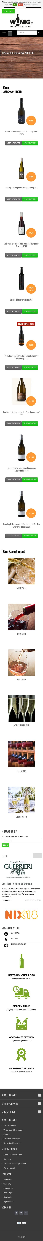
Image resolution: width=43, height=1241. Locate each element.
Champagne (8, 1188)
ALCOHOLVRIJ (21, 816)
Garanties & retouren (11, 1139)
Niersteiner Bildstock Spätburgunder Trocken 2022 (21, 245)
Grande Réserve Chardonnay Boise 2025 (21, 133)
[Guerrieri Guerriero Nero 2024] (21, 279)
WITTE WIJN (21, 588)
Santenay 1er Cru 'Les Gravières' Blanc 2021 (21, 525)
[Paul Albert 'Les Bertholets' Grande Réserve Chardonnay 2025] (21, 335)
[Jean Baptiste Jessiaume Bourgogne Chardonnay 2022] (21, 447)
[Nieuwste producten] (26, 1213)
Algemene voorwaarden (12, 1155)
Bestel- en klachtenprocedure (14, 1164)
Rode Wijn (7, 1179)
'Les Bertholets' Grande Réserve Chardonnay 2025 (21, 357)
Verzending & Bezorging (12, 1130)
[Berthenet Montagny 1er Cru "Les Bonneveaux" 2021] (21, 391)
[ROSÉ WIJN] (21, 662)
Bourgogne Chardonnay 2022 (21, 469)
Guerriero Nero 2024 (21, 299)
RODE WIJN (21, 633)
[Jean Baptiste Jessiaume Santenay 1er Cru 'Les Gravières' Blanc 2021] (21, 503)
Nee (20, 5)
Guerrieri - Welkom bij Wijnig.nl (17, 883)
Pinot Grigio (8, 1193)
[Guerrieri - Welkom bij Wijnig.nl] (21, 870)
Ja (15, 5)
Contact (6, 1134)
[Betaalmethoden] (21, 1223)
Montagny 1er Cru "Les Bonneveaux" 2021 (21, 413)
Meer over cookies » (31, 5)
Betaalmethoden (9, 1126)
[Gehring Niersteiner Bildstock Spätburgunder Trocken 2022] (21, 223)
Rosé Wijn (7, 1197)
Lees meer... (7, 900)
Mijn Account (8, 1202)
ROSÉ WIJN (21, 679)
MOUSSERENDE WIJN (21, 725)
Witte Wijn (7, 1184)
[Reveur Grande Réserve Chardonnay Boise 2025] (21, 111)
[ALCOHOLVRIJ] (21, 800)
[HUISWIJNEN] (21, 754)
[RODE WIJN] (21, 617)
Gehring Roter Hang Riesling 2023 (21, 187)
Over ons (7, 1159)
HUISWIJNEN (21, 770)
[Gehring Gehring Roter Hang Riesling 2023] (21, 167)
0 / (9, 11)
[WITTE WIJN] (21, 571)
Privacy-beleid (9, 1168)
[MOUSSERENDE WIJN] (21, 708)
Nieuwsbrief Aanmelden (12, 1143)
